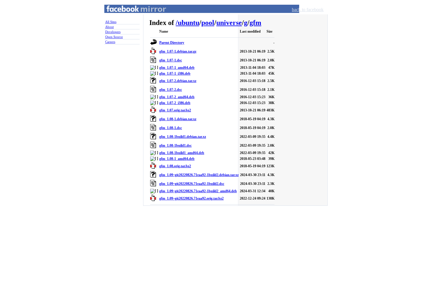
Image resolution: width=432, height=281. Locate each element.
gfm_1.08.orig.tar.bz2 (175, 166)
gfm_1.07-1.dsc (170, 60)
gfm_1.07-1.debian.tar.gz (177, 51)
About (109, 27)
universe (229, 22)
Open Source (114, 37)
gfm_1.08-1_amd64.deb (177, 159)
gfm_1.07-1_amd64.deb (177, 68)
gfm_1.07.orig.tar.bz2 (175, 110)
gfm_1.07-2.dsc (170, 90)
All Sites (110, 22)
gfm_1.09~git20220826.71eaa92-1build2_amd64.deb (198, 191)
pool (207, 22)
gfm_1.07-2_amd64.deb (177, 97)
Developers (112, 32)
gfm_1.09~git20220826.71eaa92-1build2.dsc (191, 184)
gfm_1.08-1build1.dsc (175, 145)
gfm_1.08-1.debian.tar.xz (177, 119)
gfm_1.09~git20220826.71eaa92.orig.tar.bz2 (191, 198)
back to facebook (308, 9)
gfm (255, 22)
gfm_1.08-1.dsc (170, 128)
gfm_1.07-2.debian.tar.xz (177, 81)
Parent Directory (171, 43)
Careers (110, 42)
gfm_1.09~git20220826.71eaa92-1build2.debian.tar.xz (199, 175)
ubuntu (188, 22)
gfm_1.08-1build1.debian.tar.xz (182, 137)
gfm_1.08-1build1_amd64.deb (181, 153)
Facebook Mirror (130, 16)
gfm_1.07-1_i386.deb (174, 73)
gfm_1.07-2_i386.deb (174, 103)
